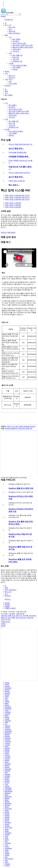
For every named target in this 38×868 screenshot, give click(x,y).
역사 (10, 29)
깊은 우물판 (16, 67)
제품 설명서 (11, 232)
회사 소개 (12, 27)
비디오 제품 (13, 83)
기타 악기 (15, 51)
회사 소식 (12, 75)
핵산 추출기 (16, 39)
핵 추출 (25, 615)
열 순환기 (15, 41)
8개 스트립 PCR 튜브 (19, 65)
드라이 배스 (16, 49)
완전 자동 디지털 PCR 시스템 (22, 45)
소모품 (11, 63)
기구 (10, 37)
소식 (6, 73)
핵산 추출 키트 (17, 55)
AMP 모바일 (20, 613)
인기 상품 (4, 613)
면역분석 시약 (17, 61)
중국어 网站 (9, 12)
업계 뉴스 (12, 77)
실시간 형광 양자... (16, 148)
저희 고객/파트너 (14, 33)
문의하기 (8, 85)
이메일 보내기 (6, 622)
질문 (10, 81)
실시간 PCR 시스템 (19, 43)
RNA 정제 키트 (17, 615)
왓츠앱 (3, 626)
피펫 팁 (15, 69)
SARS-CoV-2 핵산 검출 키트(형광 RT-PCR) (20, 426)
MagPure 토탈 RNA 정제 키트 (21, 488)
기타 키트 (15, 59)
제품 (6, 35)
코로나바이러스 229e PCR (24, 617)
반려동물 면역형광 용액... (19, 156)
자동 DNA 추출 (6, 615)
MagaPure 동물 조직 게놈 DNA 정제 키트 (18, 428)
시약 (10, 53)
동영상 (7, 71)
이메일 (3, 624)
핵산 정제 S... (14, 185)
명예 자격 (12, 31)
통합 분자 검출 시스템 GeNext (22, 47)
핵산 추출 (11, 617)
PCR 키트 (15, 57)
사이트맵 (12, 613)
